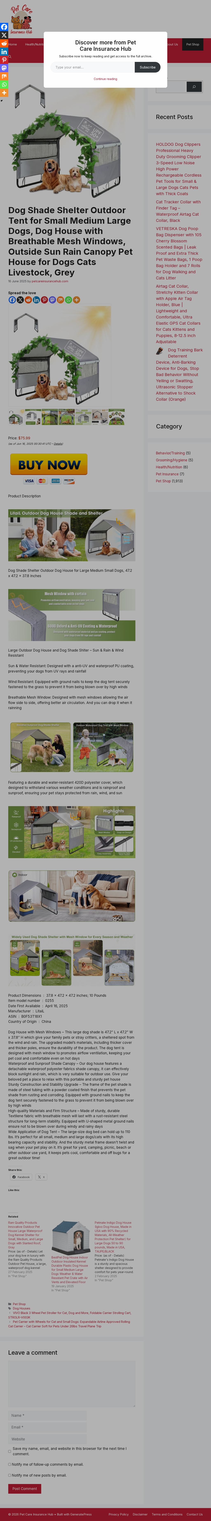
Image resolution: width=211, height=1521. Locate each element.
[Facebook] (4, 27)
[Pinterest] (4, 60)
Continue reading (105, 79)
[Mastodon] (4, 68)
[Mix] (4, 76)
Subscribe (148, 67)
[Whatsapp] (4, 84)
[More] (4, 93)
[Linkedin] (4, 51)
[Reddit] (4, 43)
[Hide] (1, 100)
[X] (4, 35)
